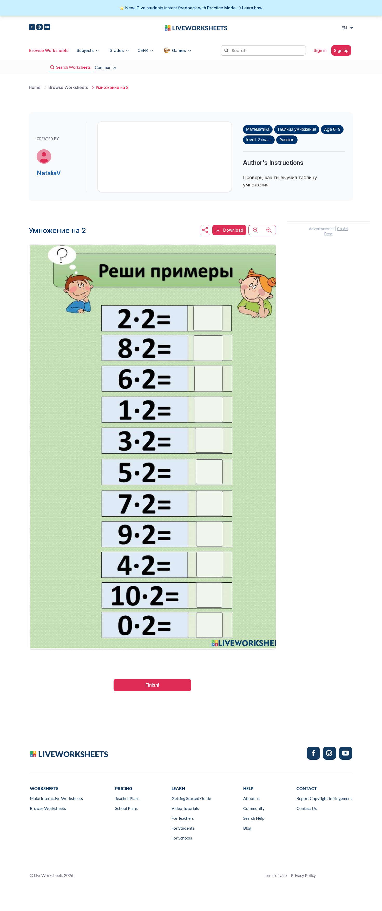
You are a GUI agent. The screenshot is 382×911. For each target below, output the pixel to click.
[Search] (227, 50)
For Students (183, 827)
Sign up (341, 50)
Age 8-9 (332, 129)
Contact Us (307, 808)
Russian (286, 140)
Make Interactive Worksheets (56, 798)
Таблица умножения (296, 129)
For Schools (182, 837)
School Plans (126, 808)
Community (254, 808)
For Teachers (183, 818)
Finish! (152, 685)
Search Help (254, 818)
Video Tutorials (185, 808)
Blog (247, 827)
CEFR (142, 50)
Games (179, 50)
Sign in (320, 50)
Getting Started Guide (191, 798)
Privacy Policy (303, 875)
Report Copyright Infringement (324, 798)
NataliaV (49, 173)
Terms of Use (275, 875)
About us (251, 798)
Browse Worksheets (48, 50)
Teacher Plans (127, 798)
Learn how (252, 7)
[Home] (196, 27)
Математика (257, 129)
